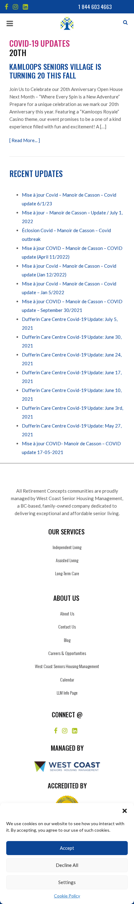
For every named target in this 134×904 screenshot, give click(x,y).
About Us (67, 613)
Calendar (67, 679)
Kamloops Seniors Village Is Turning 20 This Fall (55, 71)
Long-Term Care (67, 573)
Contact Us (67, 626)
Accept (67, 848)
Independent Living (67, 547)
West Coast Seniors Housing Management (67, 666)
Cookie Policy (67, 895)
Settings (67, 882)
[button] (125, 811)
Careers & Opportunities (67, 653)
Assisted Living (67, 560)
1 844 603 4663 (95, 7)
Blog (67, 640)
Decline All (67, 865)
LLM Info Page (67, 692)
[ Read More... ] (24, 140)
